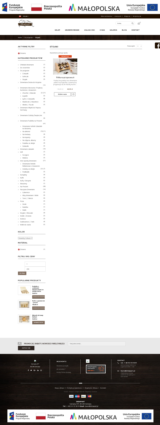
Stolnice (23, 219)
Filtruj (22, 273)
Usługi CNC (89, 30)
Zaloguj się (127, 16)
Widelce (25, 158)
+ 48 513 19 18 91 (73, 406)
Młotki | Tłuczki (28, 105)
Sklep (57, 30)
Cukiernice (26, 192)
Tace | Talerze (27, 198)
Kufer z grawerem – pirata (38, 301)
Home (20, 37)
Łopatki (25, 96)
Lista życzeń (117, 16)
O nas (102, 30)
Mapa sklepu (59, 388)
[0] (139, 23)
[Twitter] (32, 370)
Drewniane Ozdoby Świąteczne (31, 115)
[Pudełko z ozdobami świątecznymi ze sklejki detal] (24, 290)
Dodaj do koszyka (39, 296)
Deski (24, 204)
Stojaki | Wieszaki (26, 213)
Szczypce (25, 155)
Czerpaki (25, 73)
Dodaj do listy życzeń (73, 94)
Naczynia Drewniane (27, 189)
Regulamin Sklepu (91, 388)
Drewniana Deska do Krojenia (30, 82)
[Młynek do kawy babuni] (24, 319)
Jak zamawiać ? (61, 369)
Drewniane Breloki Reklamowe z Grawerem (31, 165)
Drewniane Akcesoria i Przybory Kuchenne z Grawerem (31, 89)
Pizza (22, 201)
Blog (124, 30)
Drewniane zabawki (27, 149)
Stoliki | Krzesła (25, 216)
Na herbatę (26, 134)
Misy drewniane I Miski (30, 195)
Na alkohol (26, 131)
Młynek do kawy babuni (37, 316)
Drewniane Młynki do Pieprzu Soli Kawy (30, 109)
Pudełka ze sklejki (28, 143)
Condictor (94, 391)
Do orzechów (25, 68)
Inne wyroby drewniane (28, 161)
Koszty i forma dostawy (64, 372)
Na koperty (26, 137)
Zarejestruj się (137, 16)
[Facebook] (29, 370)
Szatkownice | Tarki (27, 222)
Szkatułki (25, 146)
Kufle (22, 178)
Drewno (23, 53)
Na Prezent (24, 186)
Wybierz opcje (62, 94)
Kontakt (136, 30)
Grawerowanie (72, 30)
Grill (21, 152)
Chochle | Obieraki (29, 93)
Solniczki (25, 76)
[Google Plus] (35, 370)
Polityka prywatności (74, 388)
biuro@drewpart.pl (91, 406)
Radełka (25, 207)
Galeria (113, 30)
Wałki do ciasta (25, 225)
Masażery (23, 184)
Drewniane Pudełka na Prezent (31, 121)
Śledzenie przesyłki (62, 366)
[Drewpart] (26, 26)
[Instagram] (41, 370)
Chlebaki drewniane (27, 65)
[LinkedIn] (38, 370)
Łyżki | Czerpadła (28, 99)
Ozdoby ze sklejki (28, 169)
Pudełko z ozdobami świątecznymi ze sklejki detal (38, 289)
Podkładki (25, 172)
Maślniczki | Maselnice (30, 102)
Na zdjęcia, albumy (29, 140)
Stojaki (24, 79)
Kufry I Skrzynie (25, 181)
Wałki (24, 210)
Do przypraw (28, 37)
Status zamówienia (106, 16)
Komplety (23, 175)
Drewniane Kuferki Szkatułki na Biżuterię (32, 127)
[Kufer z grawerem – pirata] (24, 304)
